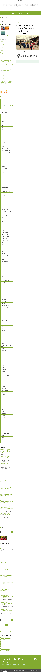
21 (8, 105)
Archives (20, 13)
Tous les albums (10, 35)
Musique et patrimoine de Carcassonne (6, 83)
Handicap (3, 265)
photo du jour (7, 637)
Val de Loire (4, 429)
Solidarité (4, 407)
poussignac (4, 352)
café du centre (4, 168)
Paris (3, 328)
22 (10, 105)
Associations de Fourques (7, 148)
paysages (4, 337)
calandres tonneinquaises (7, 170)
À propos (27, 13)
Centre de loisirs (5, 187)
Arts (3, 146)
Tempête (3, 417)
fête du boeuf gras (5, 240)
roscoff (3, 382)
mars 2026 (2, 49)
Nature (3, 311)
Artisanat (3, 144)
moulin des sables (5, 305)
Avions (3, 157)
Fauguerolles (4, 230)
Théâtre (3, 419)
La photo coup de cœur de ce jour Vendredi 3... (6, 488)
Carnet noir (2, 79)
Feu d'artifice (4, 242)
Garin (1, 501)
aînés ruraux (4, 133)
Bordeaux (4, 164)
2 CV (3, 121)
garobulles (4, 251)
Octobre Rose (4, 320)
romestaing (4, 379)
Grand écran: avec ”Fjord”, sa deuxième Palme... (5, 85)
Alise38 (1, 464)
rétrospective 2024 (5, 375)
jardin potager (4, 274)
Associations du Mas (6, 150)
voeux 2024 (3, 639)
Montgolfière (4, 301)
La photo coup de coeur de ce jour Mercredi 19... (6, 583)
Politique (3, 348)
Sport (3, 411)
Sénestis (3, 400)
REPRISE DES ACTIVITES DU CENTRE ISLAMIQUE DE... (6, 61)
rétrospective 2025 (5, 377)
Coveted (2, 457)
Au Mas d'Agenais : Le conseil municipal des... (6, 508)
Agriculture (4, 131)
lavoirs (3, 284)
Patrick (1, 487)
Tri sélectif (4, 423)
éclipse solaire (4, 215)
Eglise (3, 219)
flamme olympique (5, 244)
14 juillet (3, 117)
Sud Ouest (4, 413)
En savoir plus (5, 671)
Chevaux (3, 197)
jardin (3, 272)
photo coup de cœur (5, 648)
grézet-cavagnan (5, 255)
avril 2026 (2, 47)
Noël (3, 318)
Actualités (4, 125)
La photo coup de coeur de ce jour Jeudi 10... (6, 472)
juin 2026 (2, 44)
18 (3, 105)
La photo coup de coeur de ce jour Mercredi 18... (6, 458)
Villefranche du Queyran (6, 433)
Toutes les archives (4, 56)
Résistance (4, 373)
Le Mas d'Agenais (5, 286)
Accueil (13, 13)
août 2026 (2, 41)
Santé (3, 396)
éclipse (3, 213)
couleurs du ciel (5, 209)
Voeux (3, 437)
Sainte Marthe (4, 392)
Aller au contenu (3, 1)
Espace (3, 228)
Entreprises (4, 226)
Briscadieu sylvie (3, 507)
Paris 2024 (4, 330)
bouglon (3, 166)
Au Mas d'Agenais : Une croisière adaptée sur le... (6, 590)
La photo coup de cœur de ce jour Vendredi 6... (6, 515)
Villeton (3, 435)
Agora (3, 129)
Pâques (3, 326)
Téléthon (3, 415)
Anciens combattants (6, 135)
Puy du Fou (4, 356)
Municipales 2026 (5, 307)
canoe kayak (3, 646)
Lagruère (3, 282)
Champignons (4, 193)
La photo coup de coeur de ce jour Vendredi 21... (6, 562)
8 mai (3, 123)
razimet (3, 367)
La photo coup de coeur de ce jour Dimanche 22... (5, 451)
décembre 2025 (3, 53)
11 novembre (4, 114)
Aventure (3, 155)
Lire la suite (8, 21)
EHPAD (3, 221)
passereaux (4, 332)
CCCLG (3, 183)
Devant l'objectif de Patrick (20, 5)
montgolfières (4, 303)
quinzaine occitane (5, 361)
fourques (2, 641)
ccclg (8, 639)
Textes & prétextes (8, 78)
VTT (2, 441)
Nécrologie (4, 313)
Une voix (2, 78)
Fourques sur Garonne (6, 246)
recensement (4, 369)
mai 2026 (2, 45)
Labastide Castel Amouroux (7, 280)
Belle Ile (3, 159)
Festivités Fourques (5, 236)
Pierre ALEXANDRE (4, 450)
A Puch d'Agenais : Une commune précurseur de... (6, 502)
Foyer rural (4, 249)
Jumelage (3, 278)
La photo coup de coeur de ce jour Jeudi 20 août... (6, 569)
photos (3, 343)
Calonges (3, 172)
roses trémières (5, 384)
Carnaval (3, 178)
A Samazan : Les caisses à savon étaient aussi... (6, 576)
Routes (3, 386)
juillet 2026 (2, 42)
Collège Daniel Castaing (6, 201)
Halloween (4, 263)
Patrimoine (4, 334)
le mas (2, 637)
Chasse (3, 195)
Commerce (4, 204)
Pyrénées (4, 359)
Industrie (3, 267)
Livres (3, 293)
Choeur (3, 199)
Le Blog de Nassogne (9, 68)
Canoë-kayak (4, 176)
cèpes (3, 189)
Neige (3, 316)
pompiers (4, 350)
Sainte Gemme (5, 390)
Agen (3, 127)
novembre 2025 (3, 55)
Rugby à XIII (4, 388)
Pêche (3, 339)
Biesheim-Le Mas (5, 162)
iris (2, 269)
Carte (3, 522)
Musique (3, 309)
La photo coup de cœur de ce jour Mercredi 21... (6, 465)
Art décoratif (4, 142)
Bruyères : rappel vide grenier (5, 72)
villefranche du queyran (5, 644)
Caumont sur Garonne (6, 180)
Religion (3, 371)
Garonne (3, 253)
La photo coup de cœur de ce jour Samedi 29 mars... (6, 480)
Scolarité (3, 398)
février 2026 (2, 50)
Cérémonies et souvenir (6, 191)
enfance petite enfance (6, 223)
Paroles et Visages (5, 70)
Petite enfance (4, 341)
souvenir (3, 409)
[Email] (6, 625)
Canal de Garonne (5, 174)
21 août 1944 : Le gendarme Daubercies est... (6, 82)
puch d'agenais (5, 354)
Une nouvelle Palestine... (5, 64)
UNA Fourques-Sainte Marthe (5, 426)
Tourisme (4, 421)
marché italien (4, 297)
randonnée (4, 363)
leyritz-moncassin (5, 288)
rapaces (3, 365)
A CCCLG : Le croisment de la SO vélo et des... (6, 554)
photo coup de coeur (5, 650)
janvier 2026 (2, 52)
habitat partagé (5, 261)
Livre (3, 290)
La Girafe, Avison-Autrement (5, 73)
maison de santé (5, 295)
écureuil (3, 217)
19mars (3, 119)
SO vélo (3, 402)
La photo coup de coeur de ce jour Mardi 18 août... (6, 604)
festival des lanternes (6, 234)
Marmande (4, 299)
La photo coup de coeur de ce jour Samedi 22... (6, 547)
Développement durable (6, 211)
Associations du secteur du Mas (6, 153)
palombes (4, 324)
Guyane (3, 259)
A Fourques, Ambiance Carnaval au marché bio (26, 28)
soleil (3, 405)
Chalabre (8, 79)
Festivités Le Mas (5, 238)
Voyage (3, 439)
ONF (3, 322)
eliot (1, 514)
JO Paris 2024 (4, 276)
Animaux (3, 137)
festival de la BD (5, 232)
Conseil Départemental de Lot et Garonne (6, 207)
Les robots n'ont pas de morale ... (6, 69)
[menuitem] (14, 13)
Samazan (3, 394)
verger (3, 431)
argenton (3, 140)
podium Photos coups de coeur (6, 346)
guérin (3, 257)
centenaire (4, 185)
